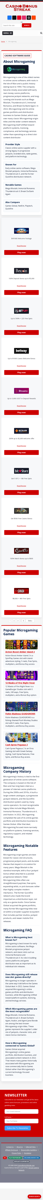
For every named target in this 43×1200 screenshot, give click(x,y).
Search (26, 25)
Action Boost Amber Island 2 (20, 651)
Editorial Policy (31, 1147)
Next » (30, 621)
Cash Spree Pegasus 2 (16, 744)
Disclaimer (27, 1153)
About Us (20, 1147)
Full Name (8, 1117)
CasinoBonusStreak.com (26, 1165)
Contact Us (10, 1147)
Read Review (21, 246)
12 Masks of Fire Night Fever (20, 682)
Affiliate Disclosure (11, 1150)
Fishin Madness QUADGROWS (20, 713)
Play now (21, 252)
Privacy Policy (16, 1153)
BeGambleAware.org (31, 1158)
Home (3, 41)
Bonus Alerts (34, 1196)
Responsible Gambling (29, 1150)
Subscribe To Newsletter (17, 1128)
